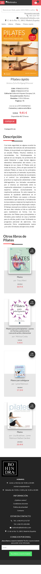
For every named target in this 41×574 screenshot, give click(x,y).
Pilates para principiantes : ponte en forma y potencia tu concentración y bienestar (20, 330)
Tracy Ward (21, 280)
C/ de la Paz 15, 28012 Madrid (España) (23, 20)
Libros (10, 24)
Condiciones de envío (20, 504)
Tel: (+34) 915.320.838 (22, 524)
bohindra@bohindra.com (29, 18)
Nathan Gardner (23, 438)
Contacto (20, 510)
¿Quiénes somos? (21, 500)
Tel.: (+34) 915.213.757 (22, 521)
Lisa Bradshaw (18, 435)
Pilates (18, 24)
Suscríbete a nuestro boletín (20, 554)
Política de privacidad (20, 507)
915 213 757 (34, 16)
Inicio (4, 24)
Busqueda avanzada (31, 13)
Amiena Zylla (11, 83)
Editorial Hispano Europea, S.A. (23, 93)
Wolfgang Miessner (25, 83)
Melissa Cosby (22, 336)
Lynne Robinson (21, 384)
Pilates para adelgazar (20, 380)
